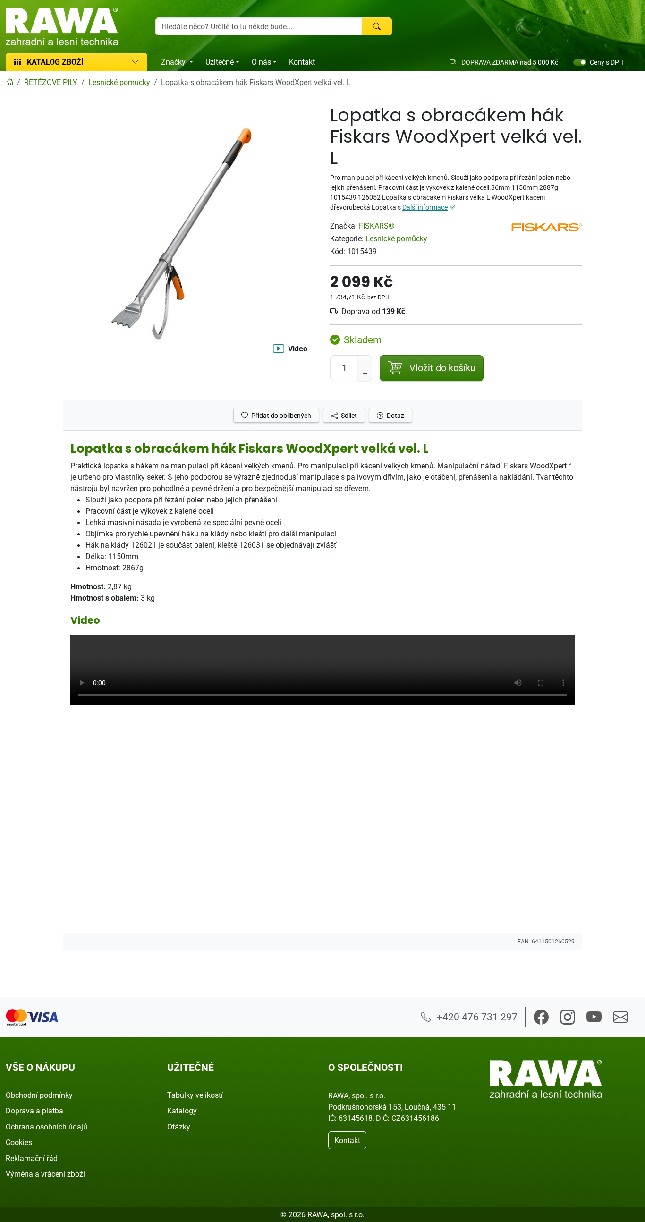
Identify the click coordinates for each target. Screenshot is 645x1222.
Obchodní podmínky (39, 1095)
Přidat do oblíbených (280, 415)
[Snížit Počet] (365, 374)
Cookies (19, 1142)
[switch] (579, 62)
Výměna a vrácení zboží (45, 1174)
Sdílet (348, 415)
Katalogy (182, 1110)
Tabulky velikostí (195, 1095)
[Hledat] (377, 26)
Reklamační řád (32, 1158)
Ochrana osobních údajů (46, 1126)
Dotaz (394, 415)
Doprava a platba (34, 1110)
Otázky (178, 1126)
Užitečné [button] (219, 62)
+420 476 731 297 (476, 1016)
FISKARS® (377, 225)
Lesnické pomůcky (396, 238)
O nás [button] (261, 62)
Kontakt (302, 62)
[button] (541, 1017)
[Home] (9, 82)
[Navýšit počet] (365, 361)
